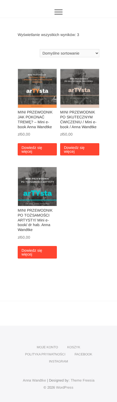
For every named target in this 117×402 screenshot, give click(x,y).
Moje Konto (47, 347)
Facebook (83, 354)
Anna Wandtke (34, 380)
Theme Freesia (82, 380)
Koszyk (73, 347)
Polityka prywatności (45, 354)
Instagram (58, 361)
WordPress (64, 387)
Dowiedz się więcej (31, 149)
